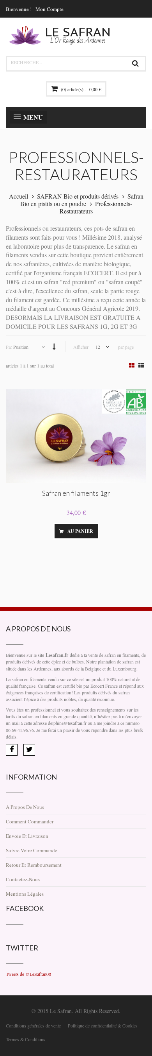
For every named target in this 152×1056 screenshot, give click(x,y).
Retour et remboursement (34, 864)
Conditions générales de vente (33, 1025)
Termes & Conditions (25, 1039)
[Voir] (111, 531)
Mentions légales (25, 893)
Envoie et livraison (27, 835)
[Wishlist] (42, 531)
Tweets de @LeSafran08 (28, 974)
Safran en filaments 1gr (76, 493)
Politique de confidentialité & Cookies (103, 1025)
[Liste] (141, 365)
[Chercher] (135, 63)
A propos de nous (25, 806)
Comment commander (29, 821)
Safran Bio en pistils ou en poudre (81, 200)
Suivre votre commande (31, 850)
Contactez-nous (23, 879)
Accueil (18, 196)
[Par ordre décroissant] (54, 346)
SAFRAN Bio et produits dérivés (77, 196)
